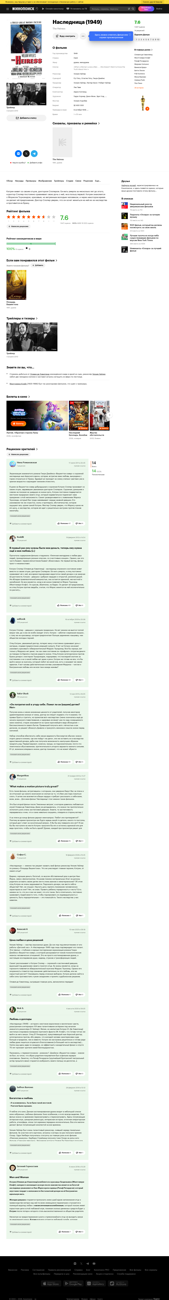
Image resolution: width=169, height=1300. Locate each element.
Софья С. (21, 854)
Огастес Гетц (86, 78)
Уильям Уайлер (80, 73)
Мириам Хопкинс (141, 64)
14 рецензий (139, 30)
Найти (133, 8)
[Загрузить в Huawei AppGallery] (96, 1283)
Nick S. (20, 1008)
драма (76, 62)
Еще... (98, 181)
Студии (69, 181)
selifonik (21, 619)
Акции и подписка (104, 1273)
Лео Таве (77, 87)
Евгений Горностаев (27, 1166)
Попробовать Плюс (146, 8)
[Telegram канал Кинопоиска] (87, 1263)
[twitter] (26, 153)
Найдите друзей (128, 185)
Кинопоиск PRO (101, 1269)
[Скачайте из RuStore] (118, 1283)
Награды (19, 181)
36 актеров (139, 87)
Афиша (92, 1298)
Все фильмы (135, 1269)
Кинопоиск (27, 1298)
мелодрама (84, 62)
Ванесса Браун (140, 67)
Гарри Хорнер (79, 96)
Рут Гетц (77, 78)
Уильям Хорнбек (80, 100)
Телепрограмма (72, 1298)
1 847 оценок (139, 26)
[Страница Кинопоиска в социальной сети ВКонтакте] (75, 1263)
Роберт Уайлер (104, 82)
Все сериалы (151, 1269)
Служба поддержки (126, 1273)
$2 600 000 (79, 105)
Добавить (39, 265)
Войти (159, 9)
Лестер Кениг (92, 82)
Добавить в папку (28, 118)
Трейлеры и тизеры (20, 318)
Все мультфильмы (41, 1273)
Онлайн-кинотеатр (55, 9)
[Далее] (110, 415)
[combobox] (108, 8)
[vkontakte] (18, 153)
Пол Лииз (138, 83)
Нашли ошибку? (19, 162)
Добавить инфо (36, 162)
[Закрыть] (130, 34)
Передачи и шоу (61, 1273)
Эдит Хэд (100, 96)
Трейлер (10, 107)
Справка (78, 1269)
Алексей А (22, 929)
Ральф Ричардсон (141, 60)
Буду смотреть (67, 36)
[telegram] (34, 153)
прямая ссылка (79, 465)
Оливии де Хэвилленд (39, 373)
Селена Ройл (139, 79)
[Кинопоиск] (23, 9)
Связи (78, 181)
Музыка (84, 1298)
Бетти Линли (139, 70)
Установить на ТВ (78, 9)
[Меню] (7, 9)
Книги (100, 1298)
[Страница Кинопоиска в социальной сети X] (81, 1263)
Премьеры (31, 181)
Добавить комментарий (22, 523)
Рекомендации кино (82, 1273)
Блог (88, 1269)
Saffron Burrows (25, 1087)
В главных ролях (142, 50)
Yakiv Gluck (23, 693)
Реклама (25, 1269)
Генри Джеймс (99, 78)
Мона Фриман (140, 76)
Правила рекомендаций (59, 1269)
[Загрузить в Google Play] (73, 1283)
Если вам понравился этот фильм (30, 260)
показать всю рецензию (20, 516)
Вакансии (12, 1269)
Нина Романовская (27, 462)
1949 (76, 53)
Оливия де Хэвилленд (143, 54)
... (106, 96)
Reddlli (20, 537)
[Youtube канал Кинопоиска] (94, 1263)
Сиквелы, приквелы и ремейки (75, 123)
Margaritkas (23, 775)
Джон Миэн (91, 96)
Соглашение (38, 1269)
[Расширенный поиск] (129, 8)
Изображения (45, 181)
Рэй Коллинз (139, 73)
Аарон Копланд (80, 91)
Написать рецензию (19, 225)
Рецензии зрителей (20, 449)
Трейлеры (59, 181)
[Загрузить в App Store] (51, 1283)
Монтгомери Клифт (142, 57)
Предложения (119, 1269)
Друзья (125, 181)
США (76, 57)
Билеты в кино (16, 396)
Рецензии (88, 181)
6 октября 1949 (80, 109)
